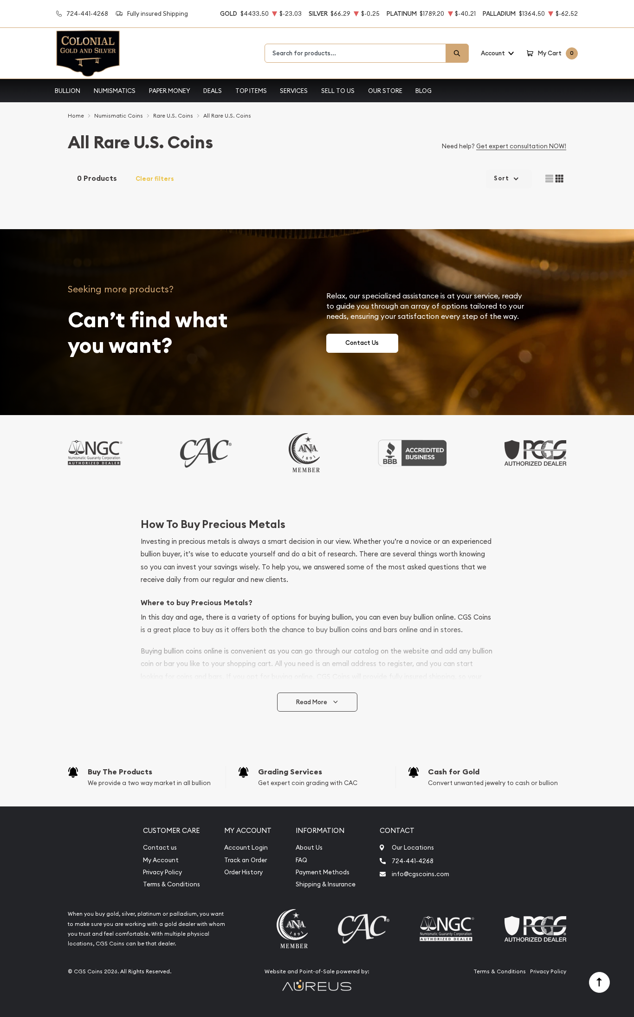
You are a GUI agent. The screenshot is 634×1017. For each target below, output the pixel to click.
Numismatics (115, 90)
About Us (309, 848)
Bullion (67, 90)
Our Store (385, 90)
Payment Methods (322, 872)
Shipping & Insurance (326, 884)
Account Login (246, 848)
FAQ (301, 860)
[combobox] (355, 53)
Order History (243, 872)
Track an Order (245, 860)
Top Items (251, 90)
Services (294, 90)
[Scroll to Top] (599, 982)
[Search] (457, 53)
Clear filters (155, 179)
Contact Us (362, 343)
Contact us (160, 848)
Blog (423, 90)
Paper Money (169, 90)
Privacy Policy (162, 872)
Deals (212, 90)
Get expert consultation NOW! (521, 146)
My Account (161, 860)
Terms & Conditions (171, 884)
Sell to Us (338, 90)
